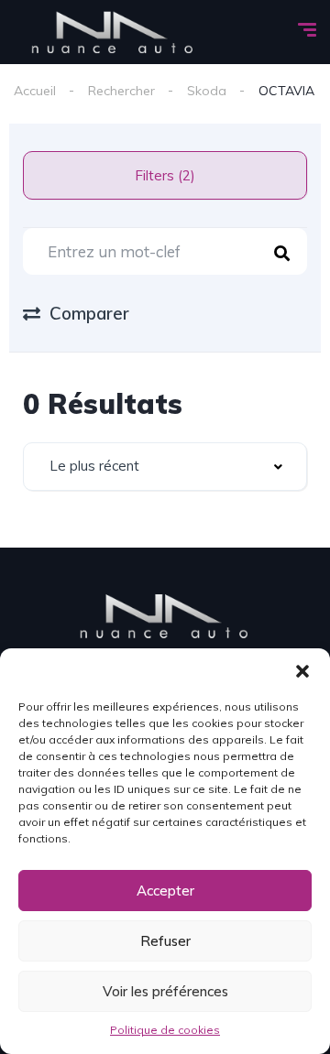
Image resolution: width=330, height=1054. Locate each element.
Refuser (165, 941)
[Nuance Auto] (113, 32)
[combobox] (165, 466)
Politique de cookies (165, 1030)
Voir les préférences (165, 991)
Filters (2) (165, 175)
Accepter (165, 890)
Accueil (35, 90)
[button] (302, 671)
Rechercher (121, 90)
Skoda (206, 90)
